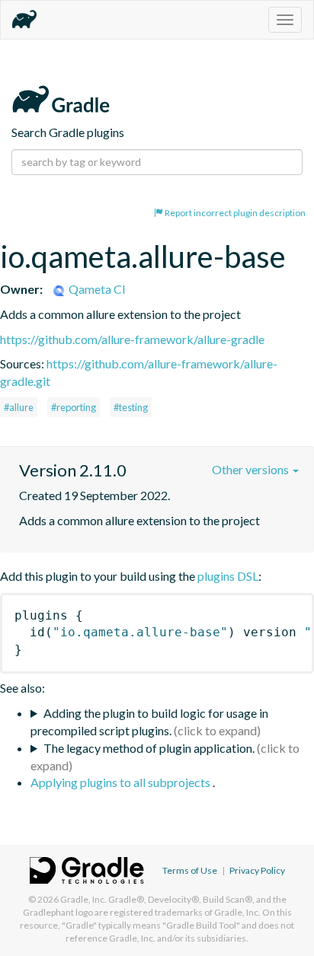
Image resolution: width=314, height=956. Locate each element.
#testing (131, 407)
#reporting (73, 407)
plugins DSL (227, 576)
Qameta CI (96, 289)
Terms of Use (189, 870)
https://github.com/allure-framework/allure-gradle (132, 339)
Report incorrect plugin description (234, 212)
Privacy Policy (257, 870)
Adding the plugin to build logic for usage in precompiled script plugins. (149, 722)
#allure (19, 407)
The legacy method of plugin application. (149, 748)
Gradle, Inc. (83, 899)
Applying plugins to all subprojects (121, 782)
